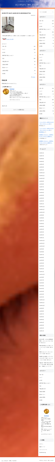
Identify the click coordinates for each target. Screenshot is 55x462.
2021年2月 (41, 294)
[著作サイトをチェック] (10, 99)
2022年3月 (41, 265)
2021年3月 (41, 291)
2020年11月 (41, 302)
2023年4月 (41, 229)
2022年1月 (41, 271)
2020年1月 (41, 330)
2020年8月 (41, 311)
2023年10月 (41, 212)
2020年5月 (41, 319)
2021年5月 (41, 285)
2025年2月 (41, 169)
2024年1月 (41, 203)
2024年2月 (41, 201)
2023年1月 (41, 237)
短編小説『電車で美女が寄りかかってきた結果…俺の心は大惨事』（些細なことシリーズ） (46, 364)
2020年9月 (41, 308)
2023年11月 (41, 209)
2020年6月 (41, 316)
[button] (53, 12)
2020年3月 (41, 325)
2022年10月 (41, 246)
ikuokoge (12, 89)
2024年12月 (41, 172)
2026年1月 (41, 153)
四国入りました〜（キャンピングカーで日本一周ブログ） (46, 352)
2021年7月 (41, 280)
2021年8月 (41, 277)
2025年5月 (41, 161)
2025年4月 (41, 164)
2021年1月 (41, 297)
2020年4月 (41, 322)
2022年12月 (41, 240)
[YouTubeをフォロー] (14, 99)
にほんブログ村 (10, 39)
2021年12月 (41, 274)
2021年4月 (41, 288)
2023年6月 (41, 223)
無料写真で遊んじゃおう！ (18, 55)
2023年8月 (41, 217)
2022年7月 (41, 254)
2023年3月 (41, 232)
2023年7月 (41, 220)
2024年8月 (41, 184)
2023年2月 (41, 234)
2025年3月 (41, 167)
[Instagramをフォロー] (13, 99)
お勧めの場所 (18, 64)
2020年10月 (41, 305)
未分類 (18, 73)
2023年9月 (41, 215)
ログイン (41, 444)
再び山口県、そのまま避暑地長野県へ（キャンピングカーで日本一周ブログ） (46, 341)
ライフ (18, 49)
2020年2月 (41, 328)
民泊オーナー (18, 67)
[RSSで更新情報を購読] (19, 99)
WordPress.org (42, 452)
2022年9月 (41, 249)
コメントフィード (43, 449)
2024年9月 (41, 181)
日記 (18, 58)
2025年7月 (41, 155)
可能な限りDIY (18, 61)
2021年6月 (41, 282)
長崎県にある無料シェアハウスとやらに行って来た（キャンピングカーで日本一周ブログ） (46, 358)
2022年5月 (41, 260)
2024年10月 (41, 178)
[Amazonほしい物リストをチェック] (16, 99)
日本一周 (18, 46)
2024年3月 (41, 198)
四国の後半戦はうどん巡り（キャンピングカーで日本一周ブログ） (46, 347)
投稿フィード (42, 446)
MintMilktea (41, 132)
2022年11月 (41, 243)
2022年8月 (41, 251)
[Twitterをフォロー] (11, 99)
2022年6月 (41, 257)
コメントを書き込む (18, 109)
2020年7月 (41, 314)
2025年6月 (41, 158)
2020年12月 (41, 299)
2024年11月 (41, 175)
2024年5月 (41, 192)
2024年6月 (41, 189)
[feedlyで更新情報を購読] (17, 99)
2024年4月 (41, 195)
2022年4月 (41, 263)
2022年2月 (41, 268)
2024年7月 (41, 186)
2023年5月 (41, 226)
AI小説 (18, 52)
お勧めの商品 (18, 70)
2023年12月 (41, 206)
